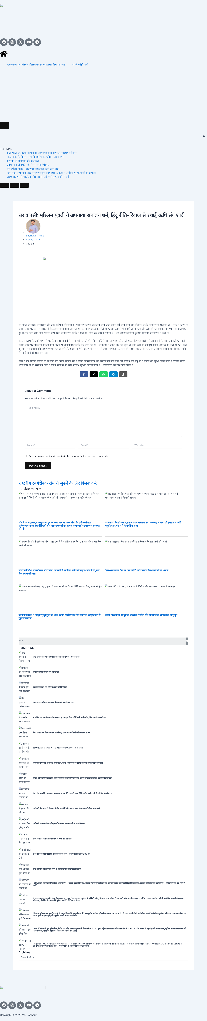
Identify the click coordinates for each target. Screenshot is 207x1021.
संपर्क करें (76, 64)
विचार (55, 64)
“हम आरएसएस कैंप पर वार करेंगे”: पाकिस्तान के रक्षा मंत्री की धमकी (136, 570)
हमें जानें (84, 64)
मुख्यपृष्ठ (10, 64)
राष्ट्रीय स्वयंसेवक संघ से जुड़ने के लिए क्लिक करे (58, 483)
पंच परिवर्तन (30, 64)
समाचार (61, 64)
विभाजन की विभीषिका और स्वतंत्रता (23, 160)
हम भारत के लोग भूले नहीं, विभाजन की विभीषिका (28, 164)
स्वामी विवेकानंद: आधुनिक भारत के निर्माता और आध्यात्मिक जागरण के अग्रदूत (141, 615)
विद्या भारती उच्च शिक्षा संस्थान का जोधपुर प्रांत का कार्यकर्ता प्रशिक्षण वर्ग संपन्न (42, 152)
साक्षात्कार (48, 64)
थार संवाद (40, 64)
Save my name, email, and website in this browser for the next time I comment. (68, 456)
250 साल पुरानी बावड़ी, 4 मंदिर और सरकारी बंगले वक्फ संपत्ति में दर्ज (38, 176)
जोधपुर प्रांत (19, 64)
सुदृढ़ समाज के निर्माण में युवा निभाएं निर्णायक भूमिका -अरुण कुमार (35, 156)
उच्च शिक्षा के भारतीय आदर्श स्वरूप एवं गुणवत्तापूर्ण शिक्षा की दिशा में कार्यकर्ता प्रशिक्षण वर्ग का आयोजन (51, 172)
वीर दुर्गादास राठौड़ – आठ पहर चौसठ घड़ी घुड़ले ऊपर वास (32, 168)
